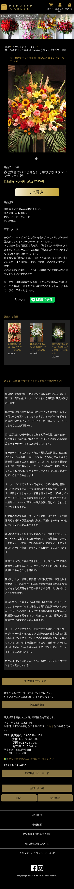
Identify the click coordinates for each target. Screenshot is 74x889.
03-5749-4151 (33, 735)
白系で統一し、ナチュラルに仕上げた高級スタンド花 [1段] (60, 350)
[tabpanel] (37, 108)
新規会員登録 (37, 704)
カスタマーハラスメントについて (37, 853)
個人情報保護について (37, 844)
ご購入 (37, 192)
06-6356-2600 (28, 739)
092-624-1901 (28, 742)
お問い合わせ (37, 788)
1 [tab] (37, 159)
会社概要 (37, 824)
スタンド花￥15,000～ (24, 47)
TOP (7, 47)
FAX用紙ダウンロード (37, 773)
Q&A (19, 798)
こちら (50, 726)
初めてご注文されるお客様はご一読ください (30, 759)
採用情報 (55, 798)
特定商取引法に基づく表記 (37, 834)
